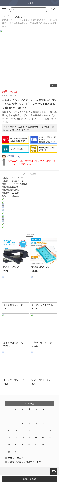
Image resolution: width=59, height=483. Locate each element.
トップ (5, 16)
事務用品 (17, 16)
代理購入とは (13, 156)
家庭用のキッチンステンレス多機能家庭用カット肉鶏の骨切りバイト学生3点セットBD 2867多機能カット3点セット (29, 23)
